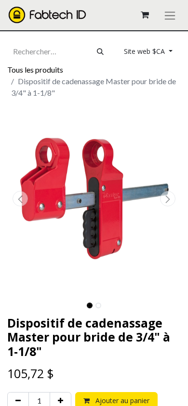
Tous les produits (35, 69)
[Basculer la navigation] (170, 15)
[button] (20, 198)
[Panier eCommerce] (144, 14)
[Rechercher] (100, 51)
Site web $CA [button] (145, 51)
